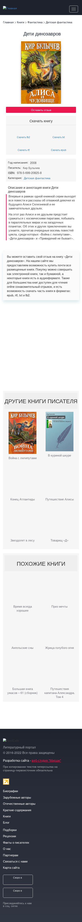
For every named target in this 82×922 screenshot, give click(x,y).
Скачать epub (58, 149)
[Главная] (10, 7)
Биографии (10, 791)
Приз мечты (59, 606)
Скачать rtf (23, 149)
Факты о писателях (16, 842)
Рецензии (9, 836)
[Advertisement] (41, 345)
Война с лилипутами (23, 458)
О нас (7, 848)
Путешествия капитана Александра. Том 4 (59, 693)
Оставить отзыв (41, 110)
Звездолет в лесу (22, 540)
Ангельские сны (22, 648)
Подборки (10, 830)
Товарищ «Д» (59, 540)
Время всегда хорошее (22, 608)
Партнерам (10, 855)
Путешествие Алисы (59, 499)
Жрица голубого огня (59, 648)
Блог (6, 822)
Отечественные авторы (19, 803)
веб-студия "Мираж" (46, 760)
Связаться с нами (15, 861)
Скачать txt (59, 136)
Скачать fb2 (23, 136)
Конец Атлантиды (22, 499)
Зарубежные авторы (17, 797)
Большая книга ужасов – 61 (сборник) (22, 691)
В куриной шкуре (59, 455)
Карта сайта (11, 867)
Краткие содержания (17, 810)
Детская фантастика (37, 178)
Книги (7, 816)
